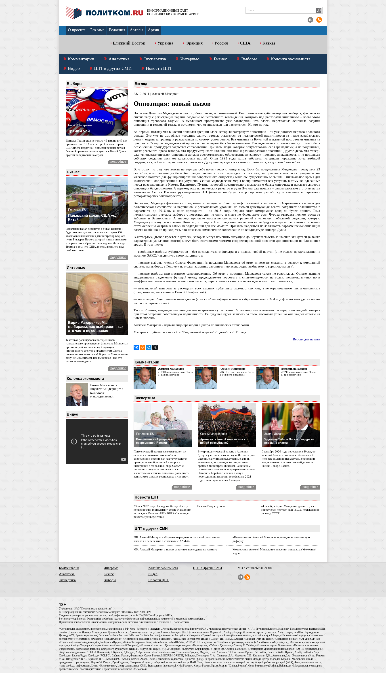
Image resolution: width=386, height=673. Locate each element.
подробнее (118, 161)
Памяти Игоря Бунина (211, 506)
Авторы (136, 30)
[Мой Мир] (148, 347)
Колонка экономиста (290, 59)
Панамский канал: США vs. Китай (92, 217)
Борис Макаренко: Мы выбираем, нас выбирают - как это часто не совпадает (95, 327)
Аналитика (119, 59)
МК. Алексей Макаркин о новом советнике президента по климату (175, 549)
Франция (194, 42)
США (245, 42)
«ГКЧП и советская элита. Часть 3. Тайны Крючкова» (175, 373)
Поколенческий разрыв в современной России (154, 441)
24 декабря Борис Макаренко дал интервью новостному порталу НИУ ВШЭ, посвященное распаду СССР (290, 509)
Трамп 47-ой (79, 131)
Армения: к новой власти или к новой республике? (223, 441)
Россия (221, 42)
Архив (153, 30)
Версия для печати (306, 339)
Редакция (117, 30)
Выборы (249, 59)
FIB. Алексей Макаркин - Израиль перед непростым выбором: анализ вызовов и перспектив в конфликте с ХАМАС (177, 539)
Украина (165, 42)
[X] (155, 347)
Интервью (189, 59)
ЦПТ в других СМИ (113, 68)
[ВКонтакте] (136, 347)
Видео (74, 68)
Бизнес (220, 59)
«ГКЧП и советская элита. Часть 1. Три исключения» (298, 373)
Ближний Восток (129, 42)
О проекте (77, 30)
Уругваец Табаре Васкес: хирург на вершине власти (289, 441)
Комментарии (81, 59)
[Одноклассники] (142, 347)
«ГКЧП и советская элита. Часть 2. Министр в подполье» (237, 373)
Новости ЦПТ (159, 68)
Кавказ (268, 42)
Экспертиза (155, 59)
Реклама (97, 30)
